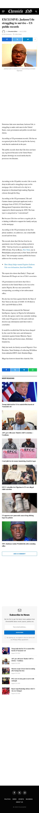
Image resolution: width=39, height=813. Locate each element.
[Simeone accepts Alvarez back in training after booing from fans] (6, 670)
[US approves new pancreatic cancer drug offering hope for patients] (19, 503)
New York (26, 250)
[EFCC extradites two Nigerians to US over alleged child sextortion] (19, 474)
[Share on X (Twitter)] (17, 39)
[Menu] (3, 11)
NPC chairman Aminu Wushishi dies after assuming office (18, 545)
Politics (7, 799)
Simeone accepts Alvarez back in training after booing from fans (23, 670)
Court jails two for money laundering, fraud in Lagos (19, 461)
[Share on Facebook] (7, 39)
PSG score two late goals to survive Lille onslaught (22, 680)
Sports (21, 799)
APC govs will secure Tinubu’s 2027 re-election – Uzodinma (17, 434)
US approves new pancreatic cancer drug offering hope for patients (18, 516)
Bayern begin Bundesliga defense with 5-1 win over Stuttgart (23, 690)
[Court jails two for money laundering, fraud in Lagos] (19, 448)
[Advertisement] (19, 97)
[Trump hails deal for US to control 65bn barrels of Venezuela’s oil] (19, 392)
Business (29, 799)
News (14, 799)
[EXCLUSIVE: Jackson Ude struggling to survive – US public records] (19, 55)
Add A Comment (20, 554)
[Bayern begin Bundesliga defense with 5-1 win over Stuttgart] (6, 691)
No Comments (8, 34)
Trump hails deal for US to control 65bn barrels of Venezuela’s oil (18, 405)
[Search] (36, 11)
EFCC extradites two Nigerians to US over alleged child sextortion (18, 488)
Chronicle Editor (12, 31)
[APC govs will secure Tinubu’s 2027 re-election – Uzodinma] (19, 420)
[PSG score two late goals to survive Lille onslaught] (6, 681)
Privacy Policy (17, 639)
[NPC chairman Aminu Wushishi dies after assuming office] (19, 531)
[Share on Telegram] (28, 39)
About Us (19, 802)
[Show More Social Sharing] (35, 39)
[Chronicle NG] (20, 11)
